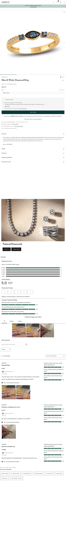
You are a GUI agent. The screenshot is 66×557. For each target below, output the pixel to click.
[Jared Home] (5, 2)
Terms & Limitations (23, 108)
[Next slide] (64, 42)
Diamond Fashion (39, 473)
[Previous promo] (2, 6)
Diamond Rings (5, 473)
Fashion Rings (16, 473)
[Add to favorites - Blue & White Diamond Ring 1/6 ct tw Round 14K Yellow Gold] (62, 80)
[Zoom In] (64, 12)
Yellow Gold (49, 473)
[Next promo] (64, 6)
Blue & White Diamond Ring (15, 80)
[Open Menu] (64, 2)
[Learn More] (6, 84)
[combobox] (33, 92)
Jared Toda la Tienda (17, 478)
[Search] (53, 2)
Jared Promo (4, 478)
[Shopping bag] (60, 2)
